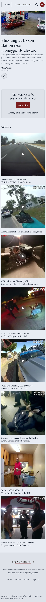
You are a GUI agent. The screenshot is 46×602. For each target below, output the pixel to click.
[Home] (23, 5)
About (9, 579)
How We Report (22, 579)
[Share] (4, 75)
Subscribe (23, 105)
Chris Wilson (6, 68)
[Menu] (42, 4)
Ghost (15, 599)
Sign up (36, 579)
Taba (22, 599)
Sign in (35, 113)
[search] (37, 5)
